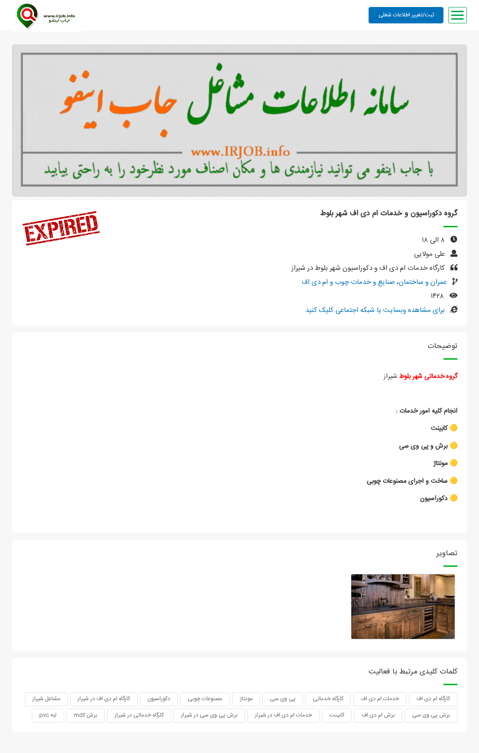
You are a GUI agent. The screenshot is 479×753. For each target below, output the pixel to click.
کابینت (336, 715)
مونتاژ (246, 698)
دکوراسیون (158, 698)
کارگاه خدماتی (328, 698)
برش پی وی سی (431, 715)
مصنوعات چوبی (205, 698)
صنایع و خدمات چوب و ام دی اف (348, 282)
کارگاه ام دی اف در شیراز (104, 698)
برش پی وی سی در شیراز (209, 715)
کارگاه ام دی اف (433, 698)
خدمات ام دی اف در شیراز (283, 715)
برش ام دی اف (378, 715)
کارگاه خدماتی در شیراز (139, 715)
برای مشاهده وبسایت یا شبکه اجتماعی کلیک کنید (375, 310)
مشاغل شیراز (46, 698)
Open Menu (457, 15)
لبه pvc (48, 715)
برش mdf (85, 715)
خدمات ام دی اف (380, 698)
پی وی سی (283, 698)
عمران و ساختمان (423, 282)
